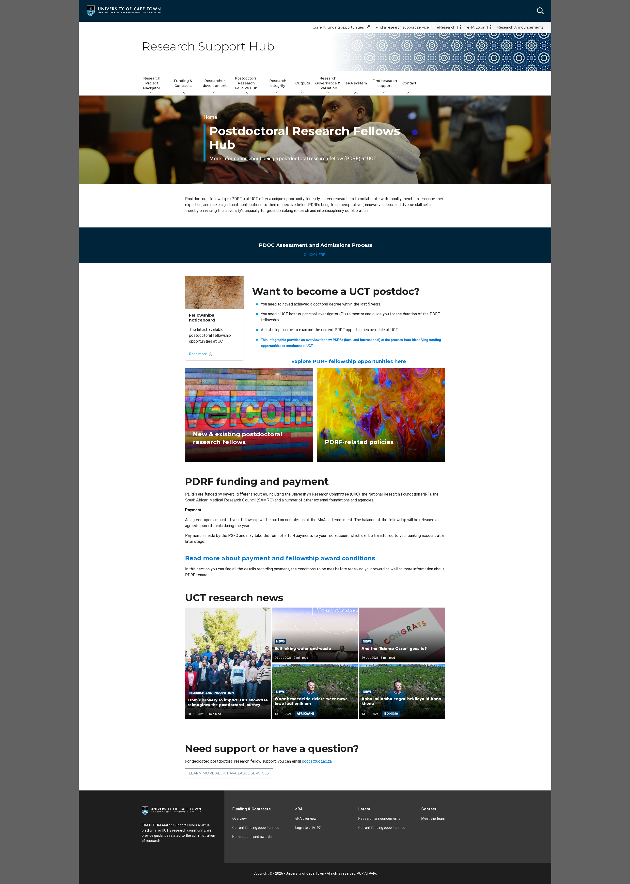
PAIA (372, 873)
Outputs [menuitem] (302, 83)
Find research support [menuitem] (384, 83)
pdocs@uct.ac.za (317, 761)
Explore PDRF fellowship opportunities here (348, 361)
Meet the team (433, 818)
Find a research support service (402, 27)
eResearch (446, 27)
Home (210, 117)
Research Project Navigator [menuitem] (151, 83)
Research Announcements (520, 27)
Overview (239, 818)
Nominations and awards (252, 837)
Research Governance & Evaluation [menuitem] (327, 83)
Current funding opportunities (338, 27)
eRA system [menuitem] (356, 83)
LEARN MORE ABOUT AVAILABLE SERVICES (229, 773)
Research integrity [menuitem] (277, 83)
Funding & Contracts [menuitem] (183, 83)
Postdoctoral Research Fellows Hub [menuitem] (246, 83)
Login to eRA (305, 828)
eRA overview (305, 818)
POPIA (362, 873)
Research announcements (379, 818)
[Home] (123, 10)
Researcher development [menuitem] (215, 83)
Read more (198, 354)
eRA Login (476, 27)
